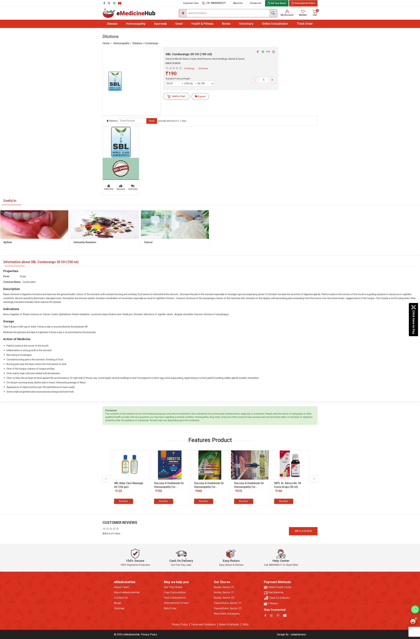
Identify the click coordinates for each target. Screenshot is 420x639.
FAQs (245, 625)
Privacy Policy (180, 625)
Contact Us (255, 3)
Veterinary (246, 24)
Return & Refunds (229, 625)
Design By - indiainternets (291, 635)
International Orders (176, 603)
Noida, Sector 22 (224, 598)
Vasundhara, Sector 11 (228, 603)
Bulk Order (170, 608)
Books (226, 24)
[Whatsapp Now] (415, 609)
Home (106, 43)
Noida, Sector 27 (224, 592)
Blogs (117, 603)
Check (152, 120)
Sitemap (119, 608)
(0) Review (203, 68)
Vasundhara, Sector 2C (228, 608)
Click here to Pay (413, 322)
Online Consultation (275, 24)
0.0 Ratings (189, 68)
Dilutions (137, 43)
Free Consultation (175, 592)
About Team (121, 587)
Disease (112, 24)
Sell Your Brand (173, 587)
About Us (238, 3)
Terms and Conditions (203, 625)
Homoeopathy (135, 24)
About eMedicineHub (126, 592)
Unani (179, 24)
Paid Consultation (175, 598)
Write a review (303, 531)
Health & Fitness (202, 24)
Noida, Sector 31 (224, 587)
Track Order (305, 24)
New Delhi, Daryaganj (227, 614)
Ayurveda (160, 24)
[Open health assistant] (413, 621)
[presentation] (106, 478)
